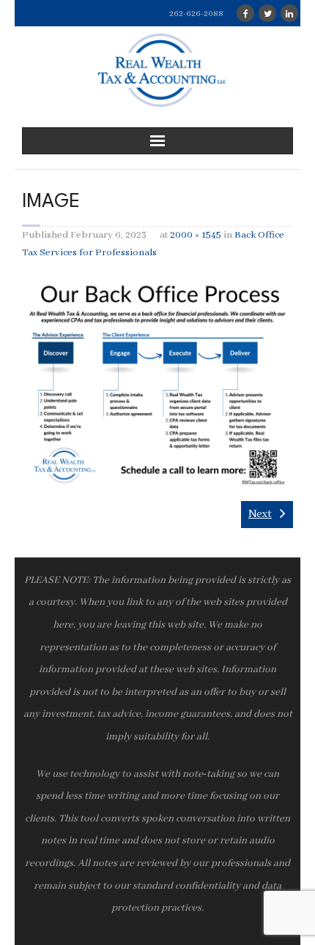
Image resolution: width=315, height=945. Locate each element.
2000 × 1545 (195, 235)
